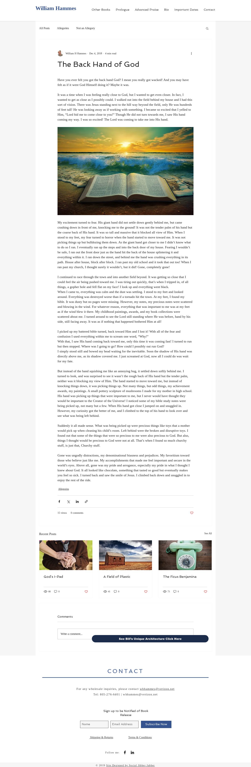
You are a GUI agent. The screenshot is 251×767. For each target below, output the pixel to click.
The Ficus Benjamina (179, 577)
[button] (207, 28)
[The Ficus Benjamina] (185, 555)
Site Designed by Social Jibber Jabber (130, 765)
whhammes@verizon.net (157, 688)
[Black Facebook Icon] (125, 752)
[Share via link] (86, 501)
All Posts (44, 28)
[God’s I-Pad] (65, 555)
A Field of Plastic (116, 577)
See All (208, 533)
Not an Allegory (85, 28)
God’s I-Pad (53, 577)
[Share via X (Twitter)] (68, 501)
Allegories (63, 28)
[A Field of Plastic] (125, 555)
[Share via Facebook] (59, 501)
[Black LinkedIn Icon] (132, 752)
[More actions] (191, 53)
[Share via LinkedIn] (77, 501)
